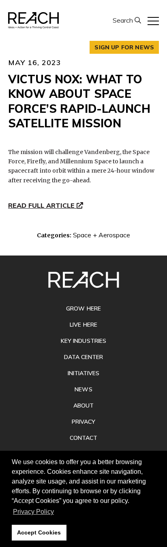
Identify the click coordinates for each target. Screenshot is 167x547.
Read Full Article (42, 205)
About (83, 405)
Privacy (83, 421)
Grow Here (83, 308)
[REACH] (33, 20)
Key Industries (83, 340)
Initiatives (84, 373)
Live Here (83, 324)
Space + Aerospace (101, 235)
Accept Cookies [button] (39, 532)
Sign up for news (124, 47)
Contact (83, 437)
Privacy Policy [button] (33, 511)
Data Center (83, 357)
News (83, 389)
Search (124, 20)
